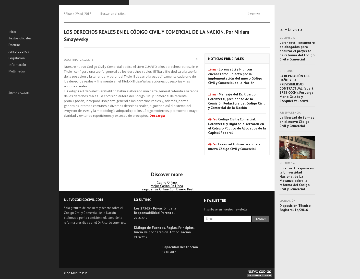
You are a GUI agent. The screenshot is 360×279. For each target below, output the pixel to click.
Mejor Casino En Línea (167, 186)
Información (17, 65)
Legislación (17, 58)
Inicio (12, 32)
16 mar (213, 69)
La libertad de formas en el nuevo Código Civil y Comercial (296, 121)
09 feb (212, 119)
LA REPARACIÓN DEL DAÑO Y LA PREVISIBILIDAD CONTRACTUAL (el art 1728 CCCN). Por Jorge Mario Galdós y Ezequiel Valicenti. (296, 88)
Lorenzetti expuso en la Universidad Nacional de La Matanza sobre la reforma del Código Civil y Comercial (296, 178)
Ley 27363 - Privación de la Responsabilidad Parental (155, 210)
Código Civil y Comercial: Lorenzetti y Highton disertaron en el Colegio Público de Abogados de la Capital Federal (237, 126)
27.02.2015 (86, 59)
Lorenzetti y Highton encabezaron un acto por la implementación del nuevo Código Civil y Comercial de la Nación (235, 76)
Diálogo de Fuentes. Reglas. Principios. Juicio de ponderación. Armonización (164, 229)
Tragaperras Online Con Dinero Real (166, 189)
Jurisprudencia (19, 52)
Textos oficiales (20, 38)
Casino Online (167, 182)
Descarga (157, 115)
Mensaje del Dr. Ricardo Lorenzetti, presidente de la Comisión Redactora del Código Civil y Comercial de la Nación (236, 101)
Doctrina (15, 45)
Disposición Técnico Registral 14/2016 (295, 207)
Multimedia (17, 71)
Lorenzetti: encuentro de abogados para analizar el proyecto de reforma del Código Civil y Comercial (297, 50)
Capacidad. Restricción (180, 247)
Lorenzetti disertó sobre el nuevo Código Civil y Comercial (235, 146)
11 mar (213, 94)
